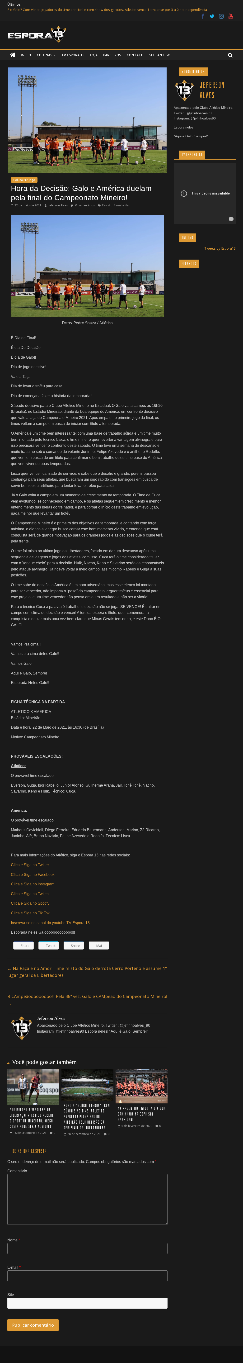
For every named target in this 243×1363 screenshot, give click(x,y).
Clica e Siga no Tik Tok (30, 913)
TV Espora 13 (72, 55)
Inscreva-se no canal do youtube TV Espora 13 (50, 923)
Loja (94, 55)
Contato (135, 55)
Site (10, 1295)
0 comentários (85, 205)
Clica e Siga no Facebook (33, 875)
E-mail (14, 1267)
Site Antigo (159, 55)
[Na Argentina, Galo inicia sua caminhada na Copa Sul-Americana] (142, 1071)
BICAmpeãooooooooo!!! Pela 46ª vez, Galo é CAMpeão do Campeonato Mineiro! (87, 999)
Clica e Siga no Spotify (30, 903)
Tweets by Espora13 (220, 248)
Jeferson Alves (58, 205)
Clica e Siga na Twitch (30, 894)
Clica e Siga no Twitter (30, 865)
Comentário (17, 1171)
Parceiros (112, 55)
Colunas (44, 55)
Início (26, 55)
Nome (13, 1240)
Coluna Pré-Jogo (24, 180)
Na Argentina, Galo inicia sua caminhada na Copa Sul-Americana (141, 1114)
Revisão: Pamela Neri (116, 205)
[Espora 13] (12, 55)
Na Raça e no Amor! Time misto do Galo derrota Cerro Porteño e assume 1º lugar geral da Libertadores (87, 971)
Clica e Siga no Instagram (32, 884)
